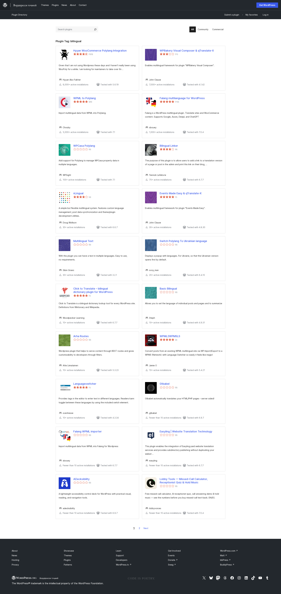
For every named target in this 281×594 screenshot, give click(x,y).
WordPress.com (229, 551)
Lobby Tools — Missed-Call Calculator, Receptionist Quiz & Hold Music (184, 480)
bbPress (225, 560)
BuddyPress (227, 564)
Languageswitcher (84, 383)
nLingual (78, 193)
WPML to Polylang (84, 98)
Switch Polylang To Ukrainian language (183, 241)
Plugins (67, 560)
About (15, 551)
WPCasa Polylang (84, 145)
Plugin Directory (19, 14)
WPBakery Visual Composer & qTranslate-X (187, 50)
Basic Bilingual (168, 288)
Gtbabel (164, 383)
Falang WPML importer (87, 431)
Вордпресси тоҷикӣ (49, 578)
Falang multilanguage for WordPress (182, 98)
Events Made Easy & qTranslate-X (181, 193)
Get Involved (174, 551)
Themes (68, 555)
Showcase (69, 551)
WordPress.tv (123, 564)
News (14, 555)
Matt (223, 555)
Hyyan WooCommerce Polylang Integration (100, 50)
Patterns (68, 564)
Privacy (15, 564)
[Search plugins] (95, 29)
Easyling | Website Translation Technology (186, 431)
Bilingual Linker (169, 145)
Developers (121, 560)
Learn (118, 551)
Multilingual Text (83, 241)
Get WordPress (267, 5)
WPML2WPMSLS (170, 336)
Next (146, 528)
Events (171, 555)
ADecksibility (81, 479)
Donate (173, 560)
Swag (172, 564)
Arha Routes (81, 336)
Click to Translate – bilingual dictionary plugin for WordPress (93, 290)
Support (120, 555)
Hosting (15, 560)
